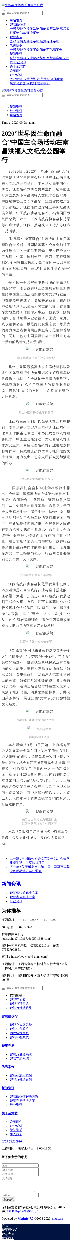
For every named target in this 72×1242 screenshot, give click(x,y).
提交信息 (8, 1199)
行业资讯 (16, 111)
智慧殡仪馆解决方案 (24, 893)
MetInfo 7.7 (25, 1218)
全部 (13, 28)
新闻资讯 (16, 106)
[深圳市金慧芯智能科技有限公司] (36, 5)
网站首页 (16, 20)
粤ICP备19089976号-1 (24, 1211)
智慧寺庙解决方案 (22, 897)
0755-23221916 (12, 1141)
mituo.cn (57, 1218)
